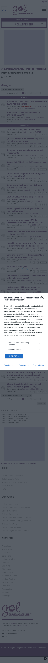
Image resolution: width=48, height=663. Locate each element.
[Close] (43, 298)
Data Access (24, 365)
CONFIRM (14, 356)
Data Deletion (9, 365)
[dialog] (24, 331)
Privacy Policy (38, 365)
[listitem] (24, 343)
